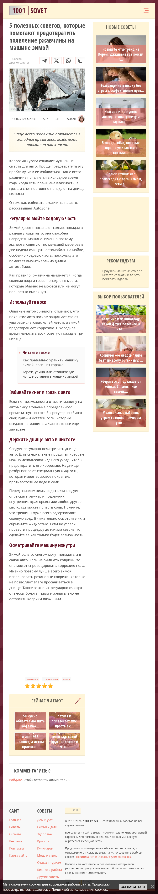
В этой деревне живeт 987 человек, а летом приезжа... (30, 739)
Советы (14, 827)
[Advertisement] (47, 639)
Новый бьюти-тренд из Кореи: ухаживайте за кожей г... (120, 54)
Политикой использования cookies (79, 889)
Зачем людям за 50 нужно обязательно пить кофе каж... (30, 719)
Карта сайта (18, 855)
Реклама (15, 841)
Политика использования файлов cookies (103, 857)
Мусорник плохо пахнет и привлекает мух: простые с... (64, 719)
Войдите (15, 780)
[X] (56, 60)
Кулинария (45, 848)
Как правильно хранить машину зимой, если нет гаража (50, 362)
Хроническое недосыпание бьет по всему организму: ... (121, 358)
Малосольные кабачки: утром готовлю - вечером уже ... (121, 417)
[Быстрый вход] (134, 10)
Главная (15, 820)
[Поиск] (122, 10)
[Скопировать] (80, 60)
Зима (66, 679)
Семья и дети (47, 827)
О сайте (15, 834)
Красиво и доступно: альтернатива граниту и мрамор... (121, 116)
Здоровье (44, 834)
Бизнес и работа (49, 870)
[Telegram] (45, 60)
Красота (43, 841)
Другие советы (48, 877)
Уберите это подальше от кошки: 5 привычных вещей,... (121, 386)
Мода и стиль (47, 855)
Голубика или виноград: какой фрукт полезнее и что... (64, 739)
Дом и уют (45, 820)
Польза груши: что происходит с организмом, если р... (121, 178)
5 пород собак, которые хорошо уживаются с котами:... (121, 147)
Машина (32, 679)
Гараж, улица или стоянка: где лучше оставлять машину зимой (50, 374)
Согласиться (133, 887)
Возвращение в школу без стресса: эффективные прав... (121, 88)
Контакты (16, 848)
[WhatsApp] (68, 60)
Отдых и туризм (49, 862)
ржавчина (51, 679)
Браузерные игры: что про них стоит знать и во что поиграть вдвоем (122, 275)
